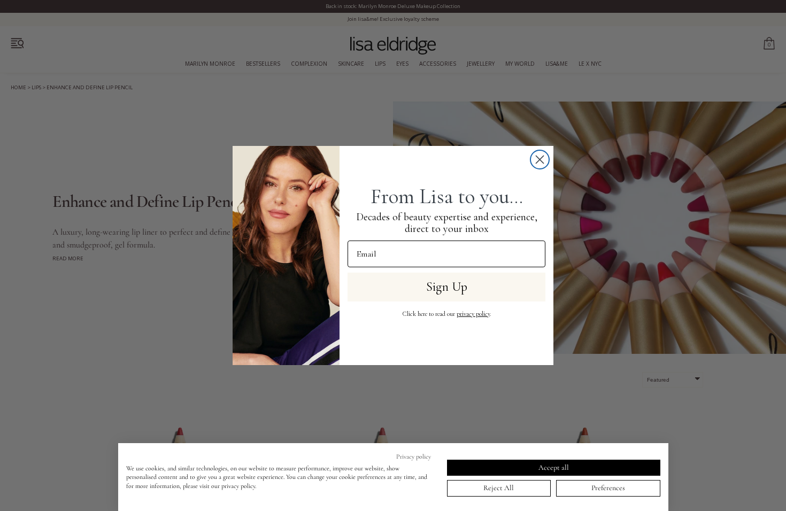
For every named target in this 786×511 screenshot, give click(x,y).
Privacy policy (413, 456)
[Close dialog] (539, 159)
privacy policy (473, 314)
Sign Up (446, 287)
